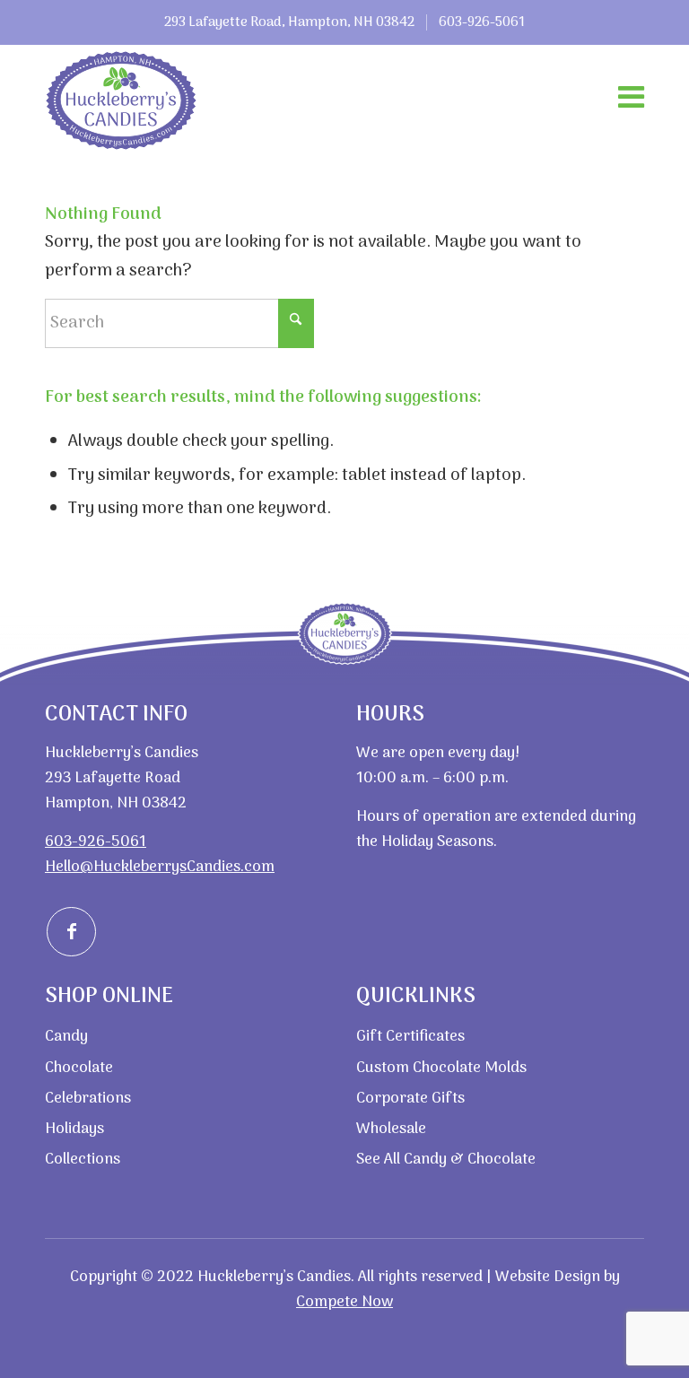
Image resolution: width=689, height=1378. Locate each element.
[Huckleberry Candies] (121, 100)
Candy (66, 1037)
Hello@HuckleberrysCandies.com (160, 867)
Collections (82, 1160)
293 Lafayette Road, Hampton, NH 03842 (289, 22)
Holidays (74, 1129)
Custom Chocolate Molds (441, 1068)
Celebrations (88, 1099)
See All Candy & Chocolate (446, 1160)
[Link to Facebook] (71, 931)
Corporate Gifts (410, 1099)
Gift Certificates (410, 1037)
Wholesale (391, 1129)
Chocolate (79, 1068)
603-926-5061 (482, 22)
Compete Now (344, 1302)
